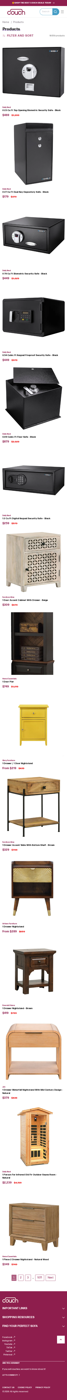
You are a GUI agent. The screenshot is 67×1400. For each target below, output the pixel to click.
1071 (39, 1277)
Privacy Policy (43, 1388)
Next (51, 1277)
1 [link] (13, 1277)
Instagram (7, 1340)
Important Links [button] (14, 1308)
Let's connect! (10, 1375)
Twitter (9, 1351)
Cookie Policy (25, 1388)
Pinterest (8, 1354)
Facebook (7, 1337)
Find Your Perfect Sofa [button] (20, 1326)
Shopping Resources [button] (18, 1317)
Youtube (8, 1344)
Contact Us (8, 1388)
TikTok (9, 1347)
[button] (49, 11)
